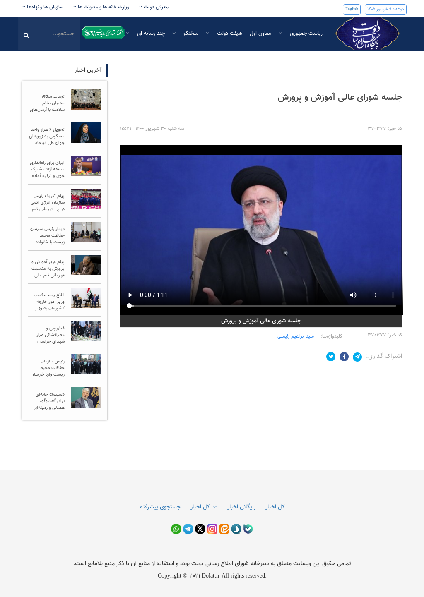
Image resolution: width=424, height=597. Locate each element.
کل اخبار (274, 507)
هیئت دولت (228, 33)
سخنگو (190, 33)
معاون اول (260, 33)
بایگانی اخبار (241, 507)
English (351, 9)
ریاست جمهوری (305, 33)
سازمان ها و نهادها (44, 7)
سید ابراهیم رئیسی (295, 336)
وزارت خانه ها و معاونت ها (103, 7)
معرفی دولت (155, 7)
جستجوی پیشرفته (160, 507)
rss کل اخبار (203, 507)
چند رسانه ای (150, 33)
